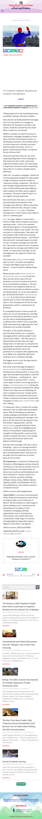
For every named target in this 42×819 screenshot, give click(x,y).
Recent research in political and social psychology (19, 275)
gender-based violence (26, 401)
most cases (17, 210)
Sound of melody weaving (14, 761)
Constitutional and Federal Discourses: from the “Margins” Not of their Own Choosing (19, 644)
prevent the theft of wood (12, 369)
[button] (2, 10)
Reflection (15, 55)
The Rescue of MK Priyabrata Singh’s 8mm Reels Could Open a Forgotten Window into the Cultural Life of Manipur (20, 606)
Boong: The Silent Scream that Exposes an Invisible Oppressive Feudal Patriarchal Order (20, 682)
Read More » (6, 626)
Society (20, 55)
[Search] (37, 587)
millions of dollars (23, 259)
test (6, 219)
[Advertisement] (21, 73)
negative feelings (9, 425)
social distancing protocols (19, 385)
